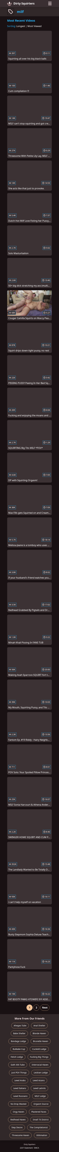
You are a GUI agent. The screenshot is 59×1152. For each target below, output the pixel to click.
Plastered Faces (38, 1111)
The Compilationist (39, 1127)
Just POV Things (19, 1072)
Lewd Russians (20, 1096)
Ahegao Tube (20, 1025)
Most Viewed (34, 26)
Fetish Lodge (17, 1056)
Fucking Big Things (39, 1056)
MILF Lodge (40, 1096)
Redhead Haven (18, 1119)
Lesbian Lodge (41, 1072)
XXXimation (41, 1135)
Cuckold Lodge (39, 1049)
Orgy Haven (18, 1111)
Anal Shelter (39, 1025)
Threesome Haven (20, 1135)
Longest (20, 26)
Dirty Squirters (24, 3)
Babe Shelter (19, 1033)
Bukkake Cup (19, 1049)
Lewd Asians (39, 1080)
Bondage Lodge (18, 1041)
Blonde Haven (39, 1033)
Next (45, 1007)
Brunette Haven (40, 1041)
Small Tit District (41, 1119)
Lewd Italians (19, 1088)
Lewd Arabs (20, 1080)
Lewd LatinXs (39, 1088)
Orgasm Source (41, 1104)
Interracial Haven (40, 1064)
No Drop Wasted (18, 1104)
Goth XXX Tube (18, 1064)
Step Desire (16, 1127)
